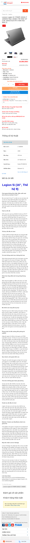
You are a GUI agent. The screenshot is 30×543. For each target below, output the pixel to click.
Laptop (10, 14)
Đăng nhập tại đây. (15, 505)
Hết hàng (21, 84)
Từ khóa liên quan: (7, 484)
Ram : (5, 151)
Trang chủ (4, 14)
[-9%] (15, 37)
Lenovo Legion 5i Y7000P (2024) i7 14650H (14, 486)
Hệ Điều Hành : (7, 168)
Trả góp (15, 88)
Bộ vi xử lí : (6, 146)
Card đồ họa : (7, 164)
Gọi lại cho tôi (15, 92)
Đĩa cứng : (6, 155)
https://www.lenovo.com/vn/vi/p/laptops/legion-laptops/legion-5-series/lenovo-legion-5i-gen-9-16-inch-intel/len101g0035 (14, 479)
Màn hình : (6, 159)
